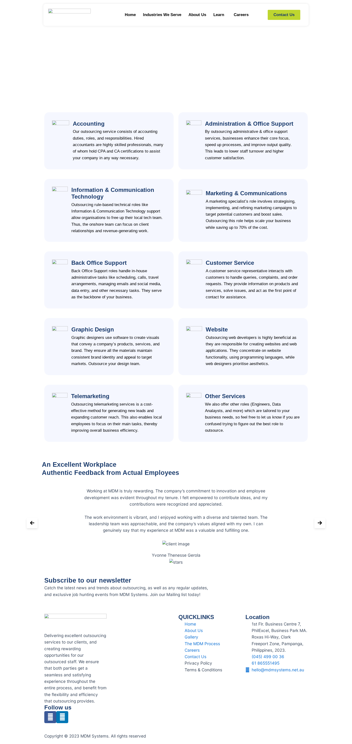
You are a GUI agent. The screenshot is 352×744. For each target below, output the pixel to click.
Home (130, 14)
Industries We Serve (162, 14)
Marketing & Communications (246, 193)
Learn (218, 14)
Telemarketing (90, 396)
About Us (197, 14)
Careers (241, 14)
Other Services (225, 396)
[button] (220, 14)
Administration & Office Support (249, 124)
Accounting (89, 124)
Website (217, 329)
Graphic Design (92, 329)
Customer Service (230, 263)
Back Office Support (99, 263)
